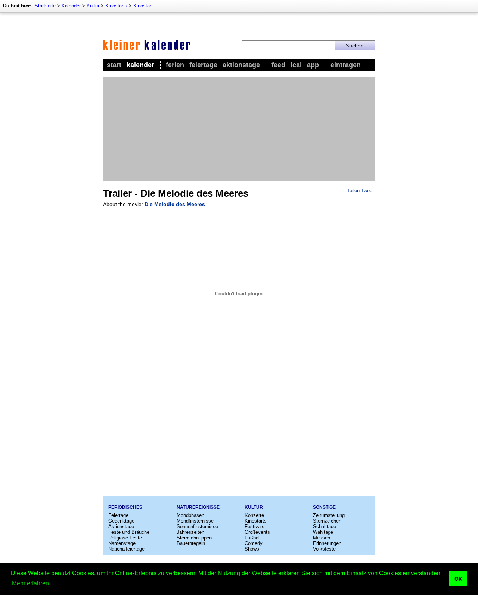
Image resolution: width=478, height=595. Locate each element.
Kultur (93, 6)
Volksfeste (324, 549)
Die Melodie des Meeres (175, 204)
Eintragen (345, 65)
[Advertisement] (239, 129)
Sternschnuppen (194, 538)
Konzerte (254, 515)
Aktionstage (241, 65)
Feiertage (203, 65)
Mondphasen (190, 515)
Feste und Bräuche (128, 532)
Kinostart (143, 6)
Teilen (353, 190)
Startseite (45, 6)
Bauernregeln (191, 543)
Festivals (254, 526)
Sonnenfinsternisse (197, 526)
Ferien (175, 65)
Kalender (71, 6)
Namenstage (122, 543)
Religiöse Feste (125, 538)
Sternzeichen (327, 521)
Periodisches (125, 507)
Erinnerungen (327, 543)
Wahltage (323, 532)
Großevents (257, 532)
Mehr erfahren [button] (30, 583)
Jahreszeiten (190, 532)
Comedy (254, 543)
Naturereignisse (198, 507)
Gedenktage (121, 521)
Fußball (253, 538)
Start (114, 65)
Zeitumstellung (329, 515)
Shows (252, 549)
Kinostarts (116, 6)
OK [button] (458, 579)
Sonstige (324, 507)
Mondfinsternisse (195, 521)
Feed (278, 65)
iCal (296, 65)
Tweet (367, 190)
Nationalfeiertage (126, 549)
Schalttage (324, 526)
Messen (321, 538)
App (313, 65)
